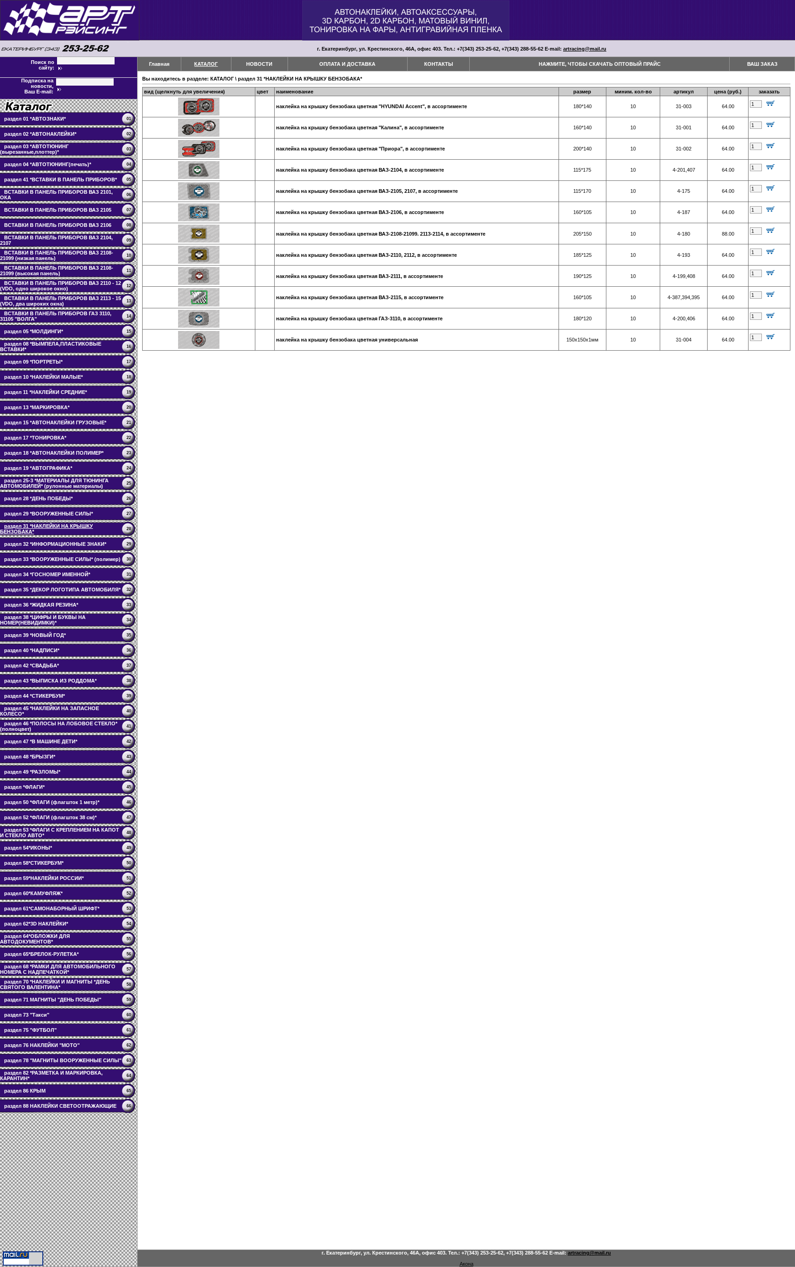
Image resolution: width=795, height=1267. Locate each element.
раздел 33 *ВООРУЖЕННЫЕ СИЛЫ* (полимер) (62, 559)
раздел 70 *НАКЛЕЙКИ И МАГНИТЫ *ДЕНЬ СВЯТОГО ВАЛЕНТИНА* (55, 984)
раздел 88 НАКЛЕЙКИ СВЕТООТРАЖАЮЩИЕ (60, 1106)
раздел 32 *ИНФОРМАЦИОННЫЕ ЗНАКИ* (55, 544)
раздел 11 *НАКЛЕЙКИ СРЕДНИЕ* (45, 392)
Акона (466, 1264)
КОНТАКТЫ (438, 64)
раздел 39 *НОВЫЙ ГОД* (35, 635)
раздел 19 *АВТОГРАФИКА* (38, 468)
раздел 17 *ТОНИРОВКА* (35, 437)
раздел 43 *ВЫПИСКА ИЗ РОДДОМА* (50, 680)
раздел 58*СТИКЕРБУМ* (33, 863)
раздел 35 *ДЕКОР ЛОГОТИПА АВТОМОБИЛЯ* (62, 589)
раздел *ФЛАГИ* (24, 787)
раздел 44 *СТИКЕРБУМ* (34, 696)
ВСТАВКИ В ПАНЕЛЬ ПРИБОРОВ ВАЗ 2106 (57, 225)
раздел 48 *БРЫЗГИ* (29, 756)
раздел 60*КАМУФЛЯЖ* (33, 893)
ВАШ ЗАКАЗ (762, 64)
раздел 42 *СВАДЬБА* (31, 665)
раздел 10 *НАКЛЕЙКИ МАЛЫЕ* (43, 377)
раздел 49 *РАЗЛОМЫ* (32, 772)
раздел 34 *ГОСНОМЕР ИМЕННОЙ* (47, 574)
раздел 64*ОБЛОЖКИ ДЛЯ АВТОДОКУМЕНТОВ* (35, 938)
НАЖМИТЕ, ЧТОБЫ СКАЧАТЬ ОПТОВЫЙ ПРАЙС (600, 64)
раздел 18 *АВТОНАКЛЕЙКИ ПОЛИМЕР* (54, 453)
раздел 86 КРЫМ (25, 1090)
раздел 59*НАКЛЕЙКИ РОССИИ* (44, 878)
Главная (159, 64)
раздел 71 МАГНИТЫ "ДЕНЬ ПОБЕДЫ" (52, 999)
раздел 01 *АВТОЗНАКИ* (35, 118)
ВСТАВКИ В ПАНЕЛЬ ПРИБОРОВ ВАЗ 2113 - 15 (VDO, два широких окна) (60, 301)
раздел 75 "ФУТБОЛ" (30, 1030)
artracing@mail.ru (584, 49)
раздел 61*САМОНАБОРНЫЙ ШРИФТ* (51, 908)
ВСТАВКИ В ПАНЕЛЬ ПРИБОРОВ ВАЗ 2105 (57, 210)
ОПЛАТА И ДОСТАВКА (347, 64)
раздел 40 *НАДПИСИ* (31, 650)
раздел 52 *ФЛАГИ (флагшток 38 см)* (50, 817)
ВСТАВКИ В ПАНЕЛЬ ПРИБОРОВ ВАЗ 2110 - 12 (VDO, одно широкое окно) (60, 285)
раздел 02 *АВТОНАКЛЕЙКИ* (40, 134)
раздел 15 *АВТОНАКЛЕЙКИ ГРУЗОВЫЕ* (55, 422)
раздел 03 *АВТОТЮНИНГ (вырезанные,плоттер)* (34, 149)
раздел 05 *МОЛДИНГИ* (33, 331)
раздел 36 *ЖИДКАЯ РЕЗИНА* (41, 604)
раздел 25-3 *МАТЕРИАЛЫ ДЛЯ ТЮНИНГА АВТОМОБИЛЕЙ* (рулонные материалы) (54, 483)
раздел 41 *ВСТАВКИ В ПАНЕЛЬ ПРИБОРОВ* (60, 179)
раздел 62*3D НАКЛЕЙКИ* (36, 923)
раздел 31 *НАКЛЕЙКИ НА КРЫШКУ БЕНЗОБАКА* (300, 78)
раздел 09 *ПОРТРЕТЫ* (33, 361)
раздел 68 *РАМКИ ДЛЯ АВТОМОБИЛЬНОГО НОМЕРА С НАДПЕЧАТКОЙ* (57, 969)
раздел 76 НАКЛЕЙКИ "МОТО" (42, 1045)
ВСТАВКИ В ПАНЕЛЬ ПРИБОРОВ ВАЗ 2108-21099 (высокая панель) (56, 270)
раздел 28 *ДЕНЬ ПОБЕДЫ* (38, 498)
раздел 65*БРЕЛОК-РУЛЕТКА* (41, 954)
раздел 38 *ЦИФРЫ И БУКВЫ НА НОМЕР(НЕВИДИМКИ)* (43, 619)
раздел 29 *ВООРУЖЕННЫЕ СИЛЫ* (48, 513)
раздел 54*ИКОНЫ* (28, 847)
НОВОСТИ (259, 64)
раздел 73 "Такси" (26, 1015)
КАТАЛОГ (206, 64)
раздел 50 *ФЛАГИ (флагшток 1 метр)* (51, 802)
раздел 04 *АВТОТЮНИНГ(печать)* (47, 164)
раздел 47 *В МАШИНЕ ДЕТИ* (40, 741)
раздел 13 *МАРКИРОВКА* (36, 407)
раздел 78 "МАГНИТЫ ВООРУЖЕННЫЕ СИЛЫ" (62, 1060)
